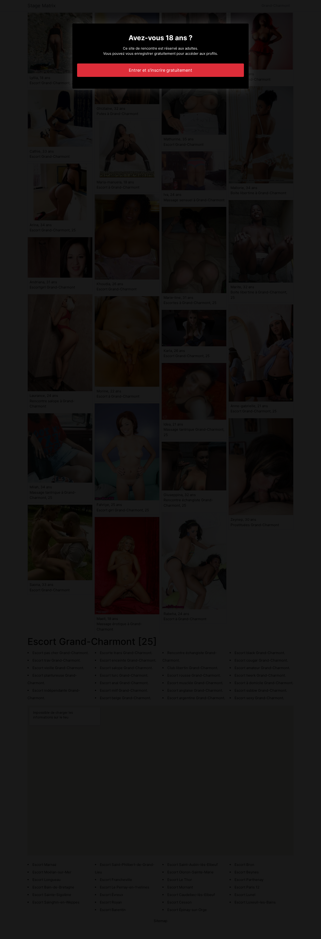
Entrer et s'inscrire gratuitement (160, 70)
